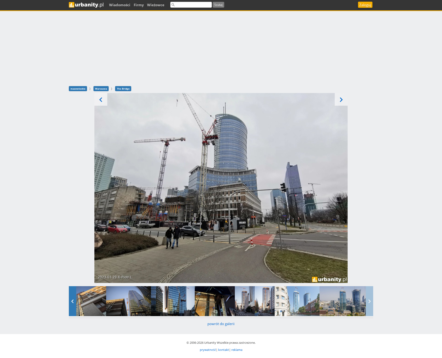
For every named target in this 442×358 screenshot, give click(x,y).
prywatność (208, 350)
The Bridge (123, 88)
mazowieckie (77, 88)
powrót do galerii (221, 323)
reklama (236, 350)
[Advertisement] (221, 48)
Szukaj (218, 5)
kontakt (223, 350)
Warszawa (101, 88)
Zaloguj (365, 5)
